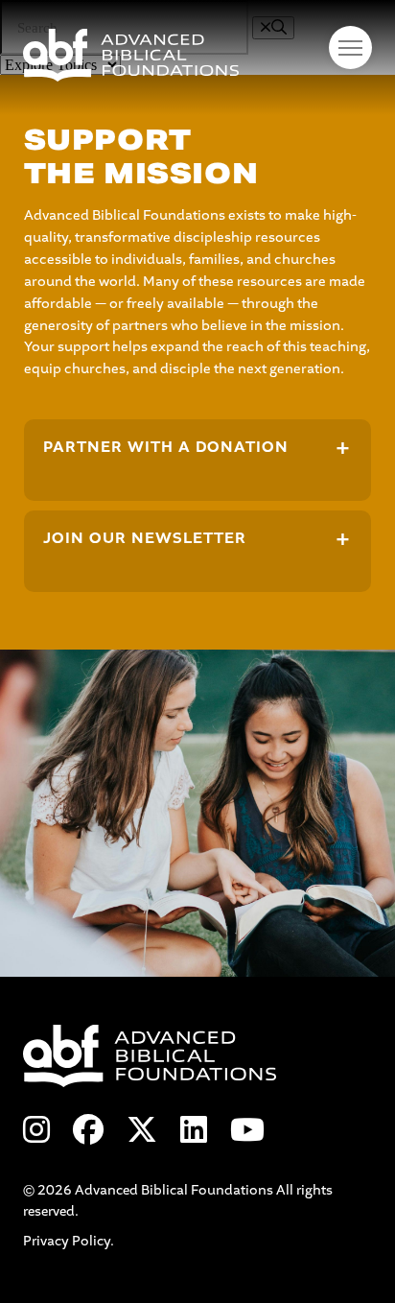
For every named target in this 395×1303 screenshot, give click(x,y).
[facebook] (88, 1131)
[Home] (197, 55)
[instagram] (36, 1131)
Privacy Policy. (68, 1241)
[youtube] (247, 1131)
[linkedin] (193, 1131)
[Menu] (350, 47)
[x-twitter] (142, 1131)
